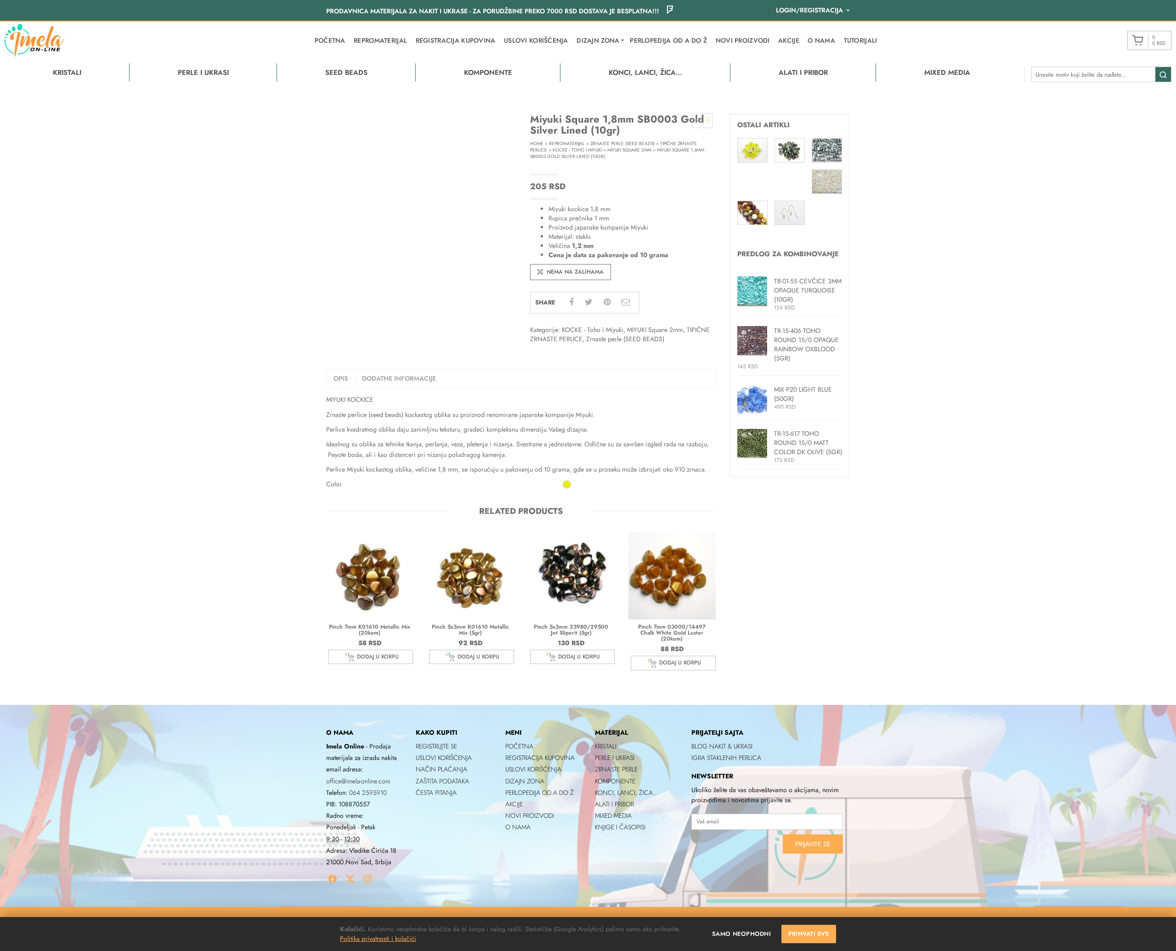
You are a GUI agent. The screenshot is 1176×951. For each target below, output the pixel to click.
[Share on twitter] (589, 302)
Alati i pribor (614, 804)
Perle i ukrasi (614, 757)
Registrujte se (436, 746)
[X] (350, 878)
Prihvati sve (808, 933)
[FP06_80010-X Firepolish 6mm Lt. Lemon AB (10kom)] (752, 149)
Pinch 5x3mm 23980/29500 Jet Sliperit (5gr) (571, 630)
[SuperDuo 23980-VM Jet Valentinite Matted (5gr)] (789, 149)
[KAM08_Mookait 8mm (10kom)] (752, 212)
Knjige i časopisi (620, 827)
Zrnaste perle (616, 769)
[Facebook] (332, 878)
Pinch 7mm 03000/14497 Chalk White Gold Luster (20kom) (672, 633)
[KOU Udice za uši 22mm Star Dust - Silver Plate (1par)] (789, 212)
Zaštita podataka (442, 781)
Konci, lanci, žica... (626, 792)
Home (536, 143)
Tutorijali (860, 40)
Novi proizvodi (743, 40)
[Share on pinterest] (607, 302)
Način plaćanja (441, 769)
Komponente (615, 781)
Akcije (788, 40)
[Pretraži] (1163, 75)
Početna (330, 40)
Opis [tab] (341, 378)
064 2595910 (368, 792)
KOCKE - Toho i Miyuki (577, 149)
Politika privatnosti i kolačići (378, 938)
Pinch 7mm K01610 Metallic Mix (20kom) (369, 630)
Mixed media (613, 815)
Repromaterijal (380, 40)
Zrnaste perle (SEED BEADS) (622, 143)
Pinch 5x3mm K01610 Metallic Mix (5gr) (470, 630)
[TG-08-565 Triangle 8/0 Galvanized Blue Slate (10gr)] (827, 149)
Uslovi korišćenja (536, 40)
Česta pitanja (436, 792)
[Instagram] (367, 878)
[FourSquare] (670, 11)
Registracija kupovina (456, 40)
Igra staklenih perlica (726, 757)
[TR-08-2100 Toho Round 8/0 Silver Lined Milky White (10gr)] (827, 181)
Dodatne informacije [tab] (399, 378)
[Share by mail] (626, 302)
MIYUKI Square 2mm (629, 149)
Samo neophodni (741, 933)
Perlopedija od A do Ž (668, 40)
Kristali (605, 746)
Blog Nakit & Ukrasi (721, 746)
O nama (821, 40)
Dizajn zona (524, 781)
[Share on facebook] (571, 302)
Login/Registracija (809, 10)
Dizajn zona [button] (598, 40)
